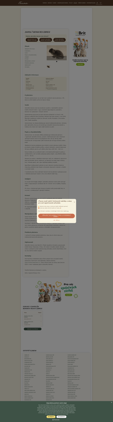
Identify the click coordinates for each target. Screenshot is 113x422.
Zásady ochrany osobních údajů (62, 414)
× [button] (111, 402)
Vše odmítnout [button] (61, 416)
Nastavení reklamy (60, 412)
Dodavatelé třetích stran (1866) (57, 408)
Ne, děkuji (56, 220)
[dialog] (56, 411)
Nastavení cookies (52, 414)
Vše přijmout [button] (51, 416)
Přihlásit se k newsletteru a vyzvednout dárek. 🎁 (56, 216)
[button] (56, 419)
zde (68, 211)
